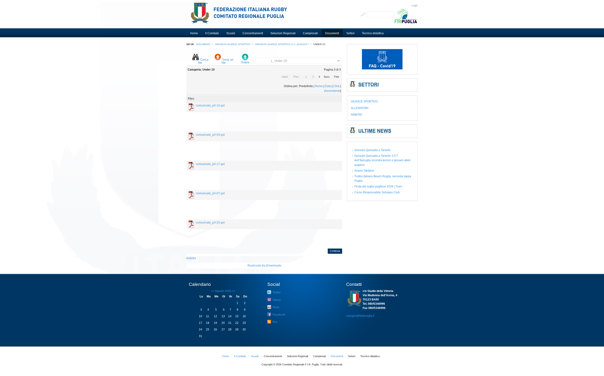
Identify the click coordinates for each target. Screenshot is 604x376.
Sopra (245, 62)
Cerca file (203, 61)
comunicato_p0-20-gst (210, 222)
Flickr (275, 307)
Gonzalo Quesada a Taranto (372, 150)
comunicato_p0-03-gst (210, 134)
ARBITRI (356, 114)
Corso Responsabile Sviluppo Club (377, 192)
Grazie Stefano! (364, 170)
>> (233, 291)
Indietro (191, 258)
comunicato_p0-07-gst (210, 193)
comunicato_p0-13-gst (210, 105)
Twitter (276, 292)
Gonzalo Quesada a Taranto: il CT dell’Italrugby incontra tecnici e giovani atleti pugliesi (382, 160)
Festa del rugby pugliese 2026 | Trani (378, 186)
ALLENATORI (359, 108)
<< (212, 291)
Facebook (278, 314)
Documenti (203, 44)
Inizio (285, 76)
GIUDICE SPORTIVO (364, 101)
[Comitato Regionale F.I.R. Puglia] (241, 15)
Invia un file (227, 61)
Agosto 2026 (223, 291)
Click (336, 86)
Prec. (297, 76)
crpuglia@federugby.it (360, 315)
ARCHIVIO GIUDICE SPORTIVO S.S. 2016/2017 (282, 44)
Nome (319, 86)
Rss (274, 322)
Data (328, 86)
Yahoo (276, 300)
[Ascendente (332, 91)
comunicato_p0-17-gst (210, 164)
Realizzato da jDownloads (264, 265)
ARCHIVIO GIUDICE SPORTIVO (232, 44)
